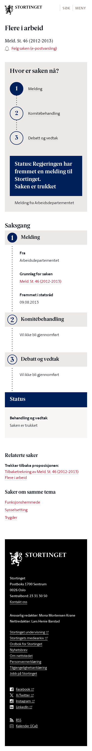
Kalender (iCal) (27, 726)
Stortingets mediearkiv (27, 638)
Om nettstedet (21, 655)
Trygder (11, 517)
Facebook (23, 689)
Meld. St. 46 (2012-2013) (40, 281)
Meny (80, 8)
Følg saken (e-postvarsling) (34, 48)
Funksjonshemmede (22, 502)
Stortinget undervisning (27, 632)
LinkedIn (22, 707)
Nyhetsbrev (18, 649)
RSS (18, 720)
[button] (66, 8)
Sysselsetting (16, 509)
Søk (66, 8)
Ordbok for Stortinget (26, 643)
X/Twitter (23, 695)
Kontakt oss (18, 601)
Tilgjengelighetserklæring (28, 667)
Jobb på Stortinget (23, 673)
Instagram (23, 701)
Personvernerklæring (25, 661)
